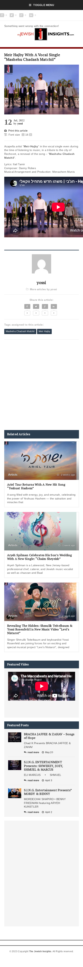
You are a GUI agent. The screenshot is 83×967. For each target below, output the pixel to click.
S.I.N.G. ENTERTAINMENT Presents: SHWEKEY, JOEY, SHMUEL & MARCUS (43, 765)
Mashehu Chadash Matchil (20, 331)
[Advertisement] (41, 384)
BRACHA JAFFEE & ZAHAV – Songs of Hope (49, 736)
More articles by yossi (43, 289)
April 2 (48, 812)
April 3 (48, 780)
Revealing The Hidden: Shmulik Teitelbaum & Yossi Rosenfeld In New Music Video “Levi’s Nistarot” (40, 629)
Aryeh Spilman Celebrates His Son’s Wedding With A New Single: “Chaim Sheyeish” (39, 557)
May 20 (49, 752)
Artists (13, 474)
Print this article (18, 130)
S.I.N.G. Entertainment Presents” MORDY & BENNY (48, 792)
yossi (20, 123)
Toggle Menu (43, 5)
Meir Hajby (44, 331)
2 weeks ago (67, 475)
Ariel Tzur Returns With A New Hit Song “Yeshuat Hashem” (36, 486)
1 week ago (68, 545)
